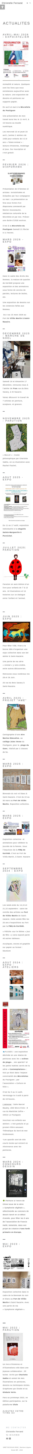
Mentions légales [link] (25, 1447)
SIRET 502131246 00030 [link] (10, 1447)
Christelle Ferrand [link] (12, 3)
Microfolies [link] (23, 1076)
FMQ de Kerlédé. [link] (16, 926)
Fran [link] (15, 388)
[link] (2, 7)
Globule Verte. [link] (9, 1392)
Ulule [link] (15, 1404)
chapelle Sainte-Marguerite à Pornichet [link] (14, 532)
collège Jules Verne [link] (12, 742)
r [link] (18, 388)
